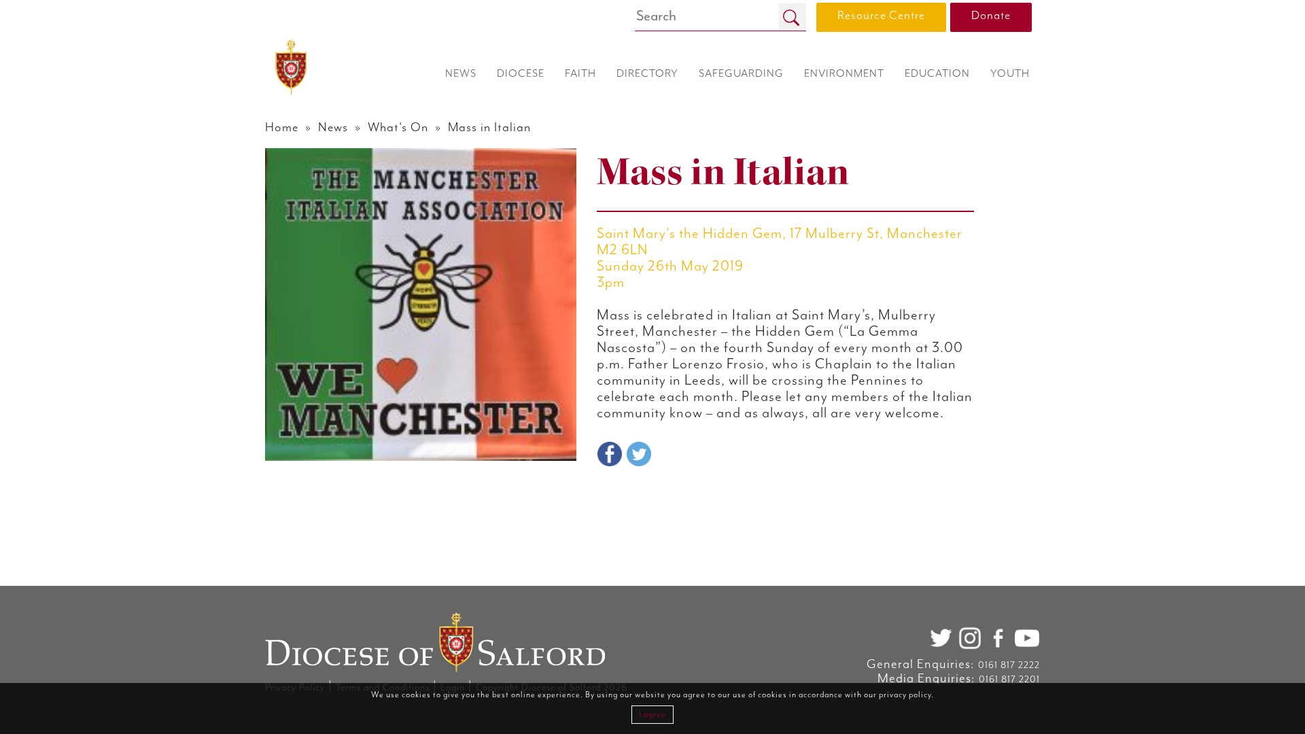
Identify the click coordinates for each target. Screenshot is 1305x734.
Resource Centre (881, 15)
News (333, 127)
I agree (652, 715)
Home (281, 127)
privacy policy (905, 695)
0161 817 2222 (1009, 665)
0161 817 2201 (1009, 679)
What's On (398, 127)
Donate (991, 15)
